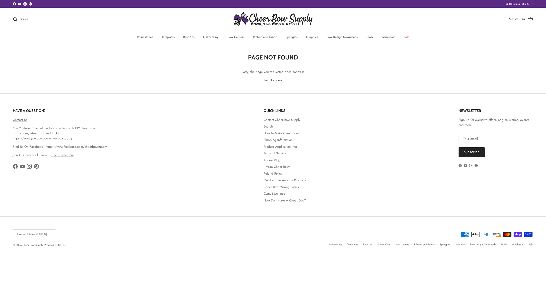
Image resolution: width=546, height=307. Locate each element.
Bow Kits (189, 37)
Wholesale (388, 37)
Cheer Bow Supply (33, 245)
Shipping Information (278, 140)
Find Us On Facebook (28, 146)
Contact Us (20, 119)
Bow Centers (236, 37)
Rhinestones (145, 37)
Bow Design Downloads (342, 37)
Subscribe (471, 152)
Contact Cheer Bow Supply (282, 119)
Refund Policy (273, 173)
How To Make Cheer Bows (281, 133)
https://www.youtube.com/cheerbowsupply (43, 138)
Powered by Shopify (55, 245)
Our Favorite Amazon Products (285, 180)
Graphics (312, 37)
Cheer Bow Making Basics (281, 187)
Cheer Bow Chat (62, 155)
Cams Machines (274, 193)
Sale (406, 37)
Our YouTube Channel (28, 128)
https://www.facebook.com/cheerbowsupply (76, 146)
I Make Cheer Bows (277, 166)
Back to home (273, 80)
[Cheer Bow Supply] (273, 19)
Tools (369, 37)
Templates (168, 37)
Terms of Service (275, 153)
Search (268, 126)
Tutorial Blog (272, 160)
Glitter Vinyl (211, 37)
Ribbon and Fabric (265, 37)
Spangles (292, 37)
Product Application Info (280, 146)
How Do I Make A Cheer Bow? (285, 200)
